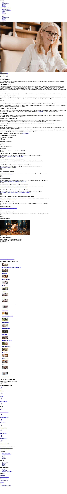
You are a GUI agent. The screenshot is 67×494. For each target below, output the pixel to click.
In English (4, 463)
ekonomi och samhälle (25, 133)
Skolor (3, 455)
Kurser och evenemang (4, 73)
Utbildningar (4, 456)
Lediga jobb (4, 465)
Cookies (3, 469)
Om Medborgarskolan (5, 462)
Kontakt (3, 464)
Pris (10, 146)
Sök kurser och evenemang (4, 381)
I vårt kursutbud (40, 111)
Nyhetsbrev (2, 482)
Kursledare (4, 458)
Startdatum (7, 146)
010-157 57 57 (2, 475)
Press (1, 483)
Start (1, 72)
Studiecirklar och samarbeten (6, 454)
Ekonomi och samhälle (3, 76)
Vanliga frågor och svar (4, 480)
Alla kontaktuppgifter (3, 478)
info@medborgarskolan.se (4, 477)
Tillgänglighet (4, 470)
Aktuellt (3, 457)
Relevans (2, 146)
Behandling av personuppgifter (7, 471)
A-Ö (4, 146)
